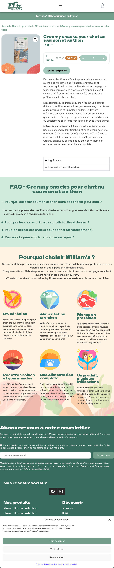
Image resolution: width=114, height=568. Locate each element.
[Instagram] (61, 491)
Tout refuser (57, 549)
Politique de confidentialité (65, 564)
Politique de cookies (44, 564)
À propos (67, 508)
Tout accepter (57, 541)
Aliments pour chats (23, 26)
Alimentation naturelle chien (20, 508)
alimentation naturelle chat (20, 513)
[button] (109, 519)
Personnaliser (57, 557)
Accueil (5, 26)
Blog (65, 513)
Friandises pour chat (48, 26)
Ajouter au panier (57, 70)
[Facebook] (53, 491)
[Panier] (103, 5)
